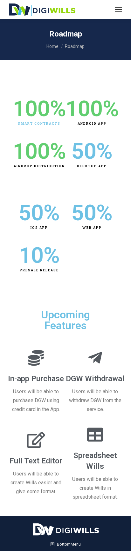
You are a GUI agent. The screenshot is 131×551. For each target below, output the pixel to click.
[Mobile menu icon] (118, 9)
